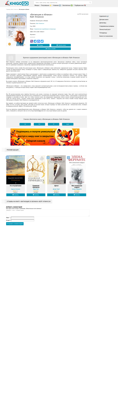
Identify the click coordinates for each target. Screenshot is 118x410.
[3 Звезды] (32, 37)
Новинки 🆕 (57, 5)
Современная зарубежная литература (45, 29)
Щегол (56, 185)
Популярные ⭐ (46, 5)
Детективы (102, 23)
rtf (53, 124)
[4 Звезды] (33, 37)
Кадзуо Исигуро (15, 189)
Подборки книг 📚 (80, 5)
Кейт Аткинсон (40, 23)
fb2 (39, 124)
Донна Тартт (56, 189)
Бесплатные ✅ (68, 5)
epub (67, 124)
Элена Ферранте (76, 189)
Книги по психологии (106, 36)
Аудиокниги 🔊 (104, 16)
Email (8, 220)
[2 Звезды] (31, 37)
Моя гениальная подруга (77, 186)
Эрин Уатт (36, 189)
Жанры (37, 5)
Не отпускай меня (15, 185)
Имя (8, 217)
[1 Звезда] (30, 37)
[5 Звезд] (34, 37)
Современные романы (106, 26)
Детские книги (103, 19)
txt (25, 124)
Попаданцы (103, 33)
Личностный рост (104, 29)
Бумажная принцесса (36, 186)
